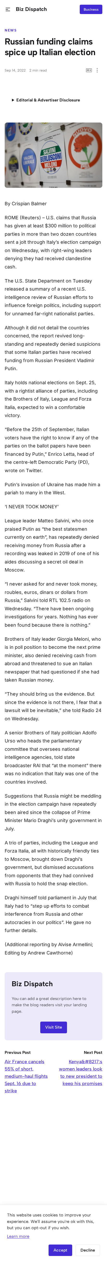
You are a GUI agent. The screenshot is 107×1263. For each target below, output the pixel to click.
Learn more (18, 1236)
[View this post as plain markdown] (89, 70)
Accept (60, 1250)
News (11, 30)
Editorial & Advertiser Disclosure (48, 100)
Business (91, 9)
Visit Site (53, 1027)
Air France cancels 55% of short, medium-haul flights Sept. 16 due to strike (26, 1076)
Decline (88, 1250)
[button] (8, 9)
